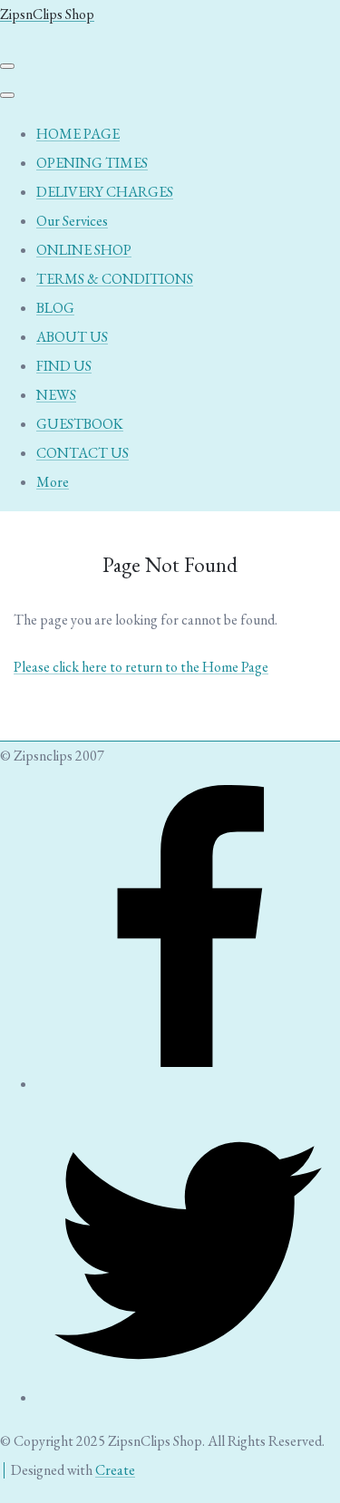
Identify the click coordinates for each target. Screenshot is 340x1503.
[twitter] (188, 1397)
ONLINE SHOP (83, 249)
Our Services (72, 220)
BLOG (55, 307)
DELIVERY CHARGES (104, 191)
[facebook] (188, 1083)
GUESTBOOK (79, 423)
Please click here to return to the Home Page (141, 666)
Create (115, 1469)
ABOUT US (72, 336)
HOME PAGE (78, 133)
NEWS (56, 394)
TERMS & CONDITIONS (114, 278)
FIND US (64, 365)
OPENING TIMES (92, 162)
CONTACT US (82, 452)
